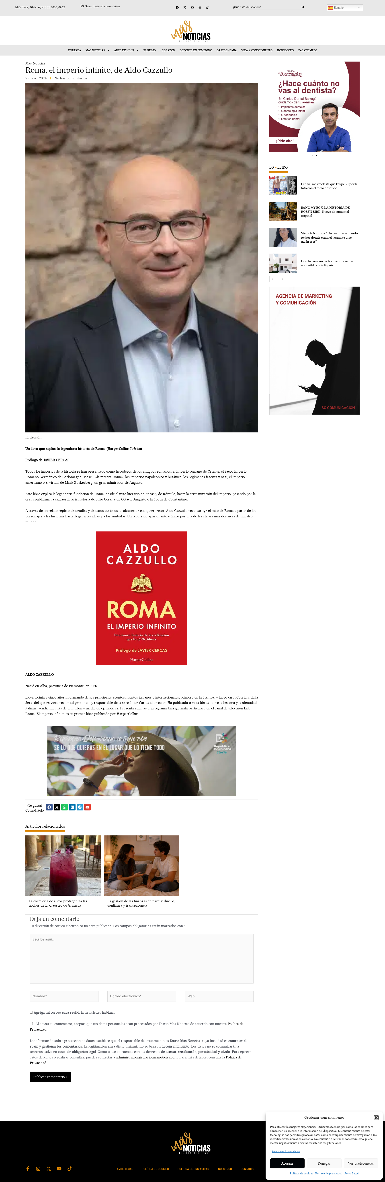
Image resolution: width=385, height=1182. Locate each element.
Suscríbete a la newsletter (102, 6)
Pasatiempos (307, 50)
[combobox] (267, 7)
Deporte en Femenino (196, 50)
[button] (376, 1117)
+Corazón (167, 50)
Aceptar (287, 1163)
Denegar (324, 1163)
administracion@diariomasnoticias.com (147, 1057)
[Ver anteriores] (272, 279)
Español (338, 7)
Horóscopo (285, 50)
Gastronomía (227, 50)
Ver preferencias (361, 1163)
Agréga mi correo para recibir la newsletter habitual (74, 1012)
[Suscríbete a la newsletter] (82, 5)
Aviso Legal (351, 1173)
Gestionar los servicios (286, 1151)
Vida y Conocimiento (256, 50)
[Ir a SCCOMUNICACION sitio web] (314, 351)
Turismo (149, 50)
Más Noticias (95, 50)
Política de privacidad (328, 1173)
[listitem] (314, 186)
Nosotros (225, 1169)
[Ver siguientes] (282, 279)
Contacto (247, 1169)
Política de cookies (301, 1173)
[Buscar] (303, 7)
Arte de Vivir (124, 50)
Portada (74, 50)
